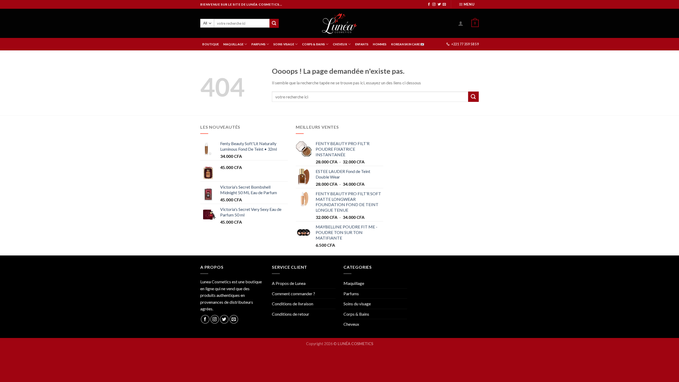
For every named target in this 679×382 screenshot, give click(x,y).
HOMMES (379, 44)
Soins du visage (357, 303)
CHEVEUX (340, 44)
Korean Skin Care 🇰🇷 (407, 44)
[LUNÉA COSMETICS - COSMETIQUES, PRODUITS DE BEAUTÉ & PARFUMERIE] (339, 23)
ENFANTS (362, 44)
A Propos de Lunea (289, 283)
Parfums (351, 293)
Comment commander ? (293, 293)
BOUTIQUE (210, 44)
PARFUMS (258, 44)
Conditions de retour (290, 313)
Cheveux (351, 324)
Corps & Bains (356, 313)
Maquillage (353, 283)
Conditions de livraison (292, 303)
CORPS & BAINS (313, 44)
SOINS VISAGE (283, 44)
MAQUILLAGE (233, 44)
